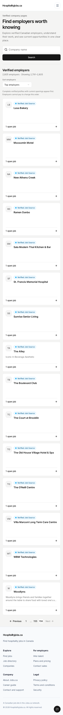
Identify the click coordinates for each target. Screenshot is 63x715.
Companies (8, 666)
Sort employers (9, 79)
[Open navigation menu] (57, 5)
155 (35, 621)
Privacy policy (40, 680)
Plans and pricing (42, 661)
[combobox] (34, 49)
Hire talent (38, 656)
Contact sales (40, 666)
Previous (17, 621)
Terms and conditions (44, 685)
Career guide (9, 685)
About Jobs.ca (10, 680)
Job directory (10, 661)
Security (37, 690)
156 (41, 621)
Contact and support (13, 690)
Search (31, 57)
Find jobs (7, 656)
